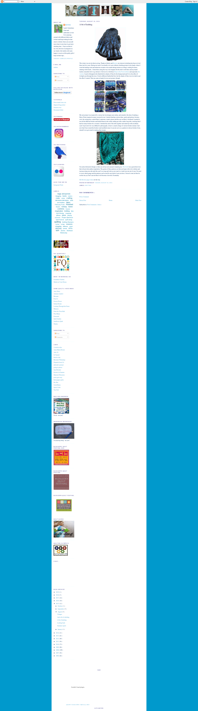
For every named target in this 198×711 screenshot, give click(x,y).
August (60, 612)
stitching (58, 228)
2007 (57, 653)
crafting (69, 198)
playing (69, 215)
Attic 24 (56, 352)
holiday (64, 207)
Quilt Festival (60, 219)
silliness (65, 226)
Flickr (61, 185)
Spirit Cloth (57, 387)
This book (125, 167)
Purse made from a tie (60, 102)
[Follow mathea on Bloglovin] (62, 93)
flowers (58, 207)
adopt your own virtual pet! (78, 704)
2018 (57, 595)
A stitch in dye (58, 347)
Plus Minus (57, 314)
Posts (57, 77)
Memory (56, 309)
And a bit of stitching (63, 617)
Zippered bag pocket (59, 105)
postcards (57, 217)
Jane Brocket (57, 370)
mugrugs (68, 213)
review (57, 224)
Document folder (58, 110)
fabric (68, 202)
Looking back (61, 623)
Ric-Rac (56, 382)
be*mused (56, 355)
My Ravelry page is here (86, 180)
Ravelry (115, 63)
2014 (57, 633)
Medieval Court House (60, 282)
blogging (58, 196)
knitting (88, 185)
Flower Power (58, 301)
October (60, 606)
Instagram (56, 185)
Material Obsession (59, 375)
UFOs (70, 228)
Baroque (56, 296)
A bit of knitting (85, 24)
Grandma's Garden (59, 279)
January (60, 629)
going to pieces (58, 367)
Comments (59, 80)
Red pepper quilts (59, 380)
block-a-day (57, 357)
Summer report (61, 626)
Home (110, 200)
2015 (57, 603)
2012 (57, 639)
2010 (57, 644)
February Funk (60, 204)
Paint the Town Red (59, 311)
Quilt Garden (57, 319)
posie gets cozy (58, 377)
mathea (68, 24)
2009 (57, 647)
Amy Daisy (57, 291)
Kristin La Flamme (59, 372)
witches (63, 230)
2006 (57, 656)
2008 (57, 650)
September (61, 609)
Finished (69, 204)
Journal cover (57, 107)
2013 (57, 636)
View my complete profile (63, 58)
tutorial (65, 228)
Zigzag (56, 324)
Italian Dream (58, 304)
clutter (58, 198)
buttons (70, 196)
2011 (57, 641)
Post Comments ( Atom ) (94, 205)
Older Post (138, 200)
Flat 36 (56, 299)
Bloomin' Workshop (59, 360)
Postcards (56, 316)
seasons (69, 224)
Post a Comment (84, 197)
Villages (59, 614)
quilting (57, 222)
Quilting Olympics (68, 222)
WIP (57, 230)
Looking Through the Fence (62, 306)
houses (68, 209)
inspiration (59, 211)
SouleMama (57, 385)
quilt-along (68, 219)
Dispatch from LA (59, 362)
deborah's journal (59, 365)
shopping (58, 226)
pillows (58, 215)
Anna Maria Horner (59, 350)
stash (71, 226)
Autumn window (58, 294)
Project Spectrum (67, 217)
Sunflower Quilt (58, 321)
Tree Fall (56, 390)
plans (64, 215)
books (65, 196)
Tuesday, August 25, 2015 (104, 182)
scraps (63, 224)
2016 (57, 601)
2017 (57, 598)
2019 (57, 592)
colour (63, 198)
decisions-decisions (62, 200)
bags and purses (64, 194)
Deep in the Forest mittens (121, 72)
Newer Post (82, 200)
